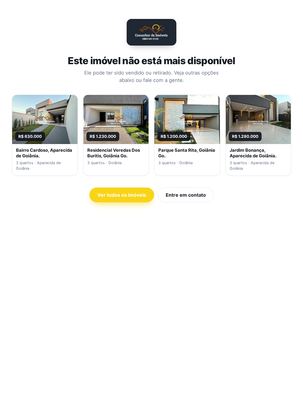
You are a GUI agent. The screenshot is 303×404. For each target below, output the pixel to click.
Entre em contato (186, 195)
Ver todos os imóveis (121, 195)
